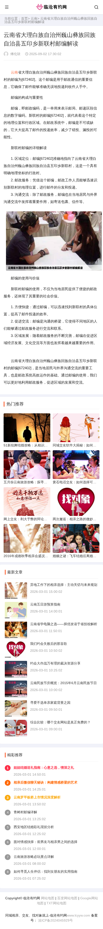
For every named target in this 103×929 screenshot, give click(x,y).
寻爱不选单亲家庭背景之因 (50, 702)
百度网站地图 (67, 898)
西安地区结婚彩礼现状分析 (34, 827)
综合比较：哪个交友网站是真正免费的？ (60, 722)
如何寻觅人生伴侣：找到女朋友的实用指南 (45, 871)
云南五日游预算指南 (45, 604)
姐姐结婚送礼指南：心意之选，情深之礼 (44, 767)
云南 (34, 18)
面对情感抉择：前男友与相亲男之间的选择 (45, 842)
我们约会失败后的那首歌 (48, 644)
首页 (24, 18)
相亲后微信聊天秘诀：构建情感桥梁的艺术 (45, 782)
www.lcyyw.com (78, 915)
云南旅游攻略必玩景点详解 (34, 857)
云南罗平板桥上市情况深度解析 (37, 797)
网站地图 (47, 898)
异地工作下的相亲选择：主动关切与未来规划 (63, 585)
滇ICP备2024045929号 (55, 920)
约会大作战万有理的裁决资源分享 (55, 663)
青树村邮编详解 (25, 812)
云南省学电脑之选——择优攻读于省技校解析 (63, 624)
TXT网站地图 (56, 903)
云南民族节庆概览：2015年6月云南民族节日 (63, 683)
